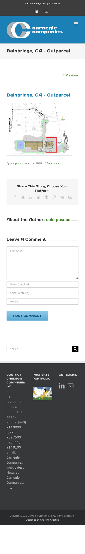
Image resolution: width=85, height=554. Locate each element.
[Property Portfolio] (42, 393)
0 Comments (52, 163)
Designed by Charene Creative (42, 519)
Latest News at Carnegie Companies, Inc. (15, 477)
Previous (72, 75)
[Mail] (70, 385)
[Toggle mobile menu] (76, 23)
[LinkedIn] (62, 385)
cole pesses (16, 163)
